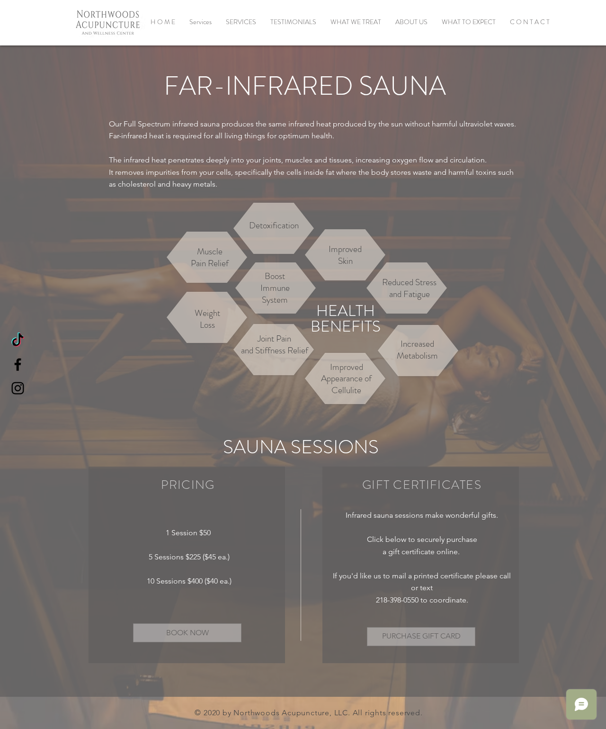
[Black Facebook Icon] (17, 364)
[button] (241, 21)
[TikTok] (17, 341)
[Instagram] (17, 388)
